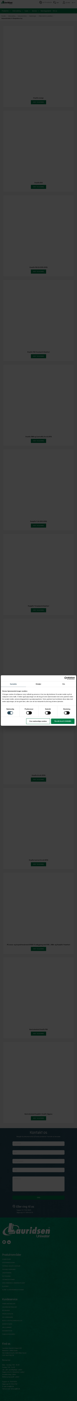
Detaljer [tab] (38, 684)
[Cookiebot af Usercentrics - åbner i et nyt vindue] (66, 678)
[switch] (29, 712)
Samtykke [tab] (13, 684)
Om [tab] (63, 684)
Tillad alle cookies (62, 721)
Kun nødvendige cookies (38, 721)
